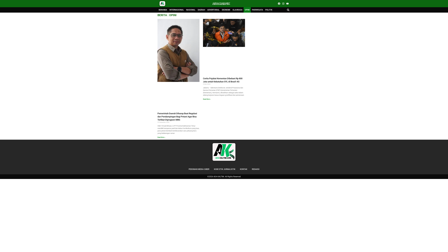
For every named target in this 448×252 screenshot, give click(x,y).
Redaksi (255, 169)
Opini (247, 10)
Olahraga (237, 10)
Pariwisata (257, 10)
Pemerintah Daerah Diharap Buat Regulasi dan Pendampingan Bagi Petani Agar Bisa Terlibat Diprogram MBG (177, 116)
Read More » (161, 137)
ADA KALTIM (221, 3)
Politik (268, 10)
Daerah (201, 10)
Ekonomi (226, 10)
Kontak (243, 169)
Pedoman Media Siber (199, 169)
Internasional (176, 10)
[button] (288, 10)
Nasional (190, 10)
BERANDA (163, 10)
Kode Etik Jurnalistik (224, 169)
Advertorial (213, 10)
